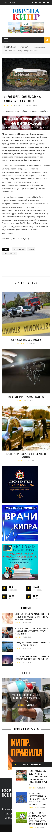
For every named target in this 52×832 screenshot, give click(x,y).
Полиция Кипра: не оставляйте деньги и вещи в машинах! (26, 455)
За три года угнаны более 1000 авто (26, 339)
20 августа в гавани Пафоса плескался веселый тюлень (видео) (32, 644)
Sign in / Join (9, 2)
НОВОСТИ (25, 46)
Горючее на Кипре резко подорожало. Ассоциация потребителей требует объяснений (32, 631)
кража (31, 249)
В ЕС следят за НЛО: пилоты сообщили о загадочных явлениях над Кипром (32, 657)
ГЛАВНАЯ (11, 46)
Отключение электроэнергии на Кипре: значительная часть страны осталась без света (38, 799)
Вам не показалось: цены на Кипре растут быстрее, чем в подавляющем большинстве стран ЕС (38, 778)
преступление (9, 253)
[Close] (15, 764)
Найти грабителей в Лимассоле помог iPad (26, 396)
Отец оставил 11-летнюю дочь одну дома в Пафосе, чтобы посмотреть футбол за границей (38, 818)
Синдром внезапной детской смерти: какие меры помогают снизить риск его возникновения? (32, 617)
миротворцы (19, 249)
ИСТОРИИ (32, 788)
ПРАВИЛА (21, 460)
